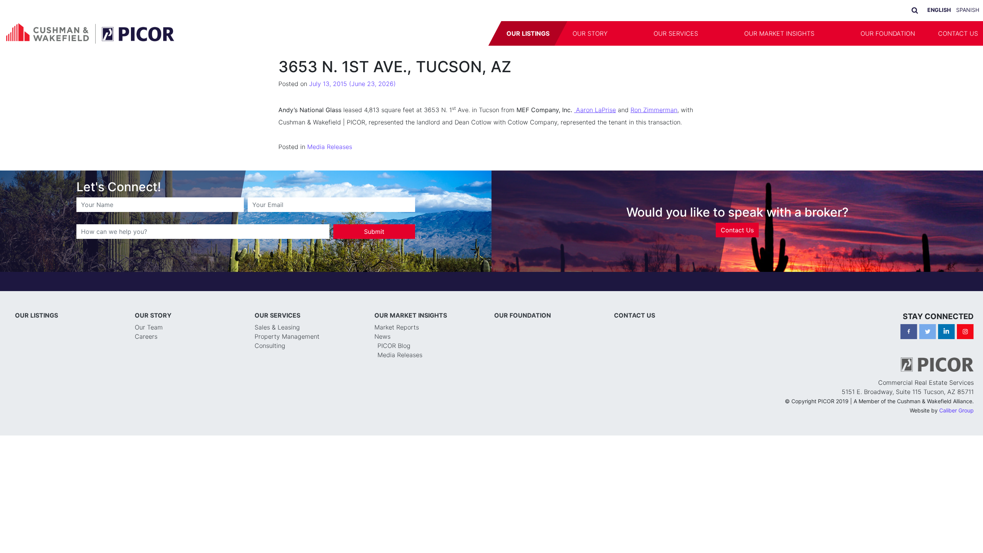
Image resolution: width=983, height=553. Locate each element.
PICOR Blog (393, 345)
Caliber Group (956, 410)
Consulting (270, 345)
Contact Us (737, 230)
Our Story (590, 33)
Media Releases (329, 147)
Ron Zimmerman (654, 110)
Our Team (149, 327)
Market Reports (396, 327)
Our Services (676, 33)
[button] (630, 33)
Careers (146, 336)
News (382, 336)
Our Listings (527, 33)
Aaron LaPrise (595, 110)
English (939, 10)
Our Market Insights (779, 33)
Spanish (967, 10)
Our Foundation (888, 33)
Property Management (287, 336)
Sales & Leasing (277, 327)
